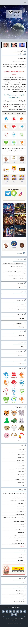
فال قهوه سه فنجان (21, 307)
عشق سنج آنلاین (21, 355)
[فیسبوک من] (17, 611)
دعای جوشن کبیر (21, 335)
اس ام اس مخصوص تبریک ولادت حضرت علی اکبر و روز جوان (13, 263)
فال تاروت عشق (21, 477)
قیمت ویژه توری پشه (20, 511)
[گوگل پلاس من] (3, 611)
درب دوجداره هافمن (20, 506)
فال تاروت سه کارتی (20, 460)
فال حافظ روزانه (6, 172)
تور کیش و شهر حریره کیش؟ (19, 524)
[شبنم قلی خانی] (6, 45)
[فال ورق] (8, 231)
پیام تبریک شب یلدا (20, 563)
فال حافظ (22, 555)
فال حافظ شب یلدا (21, 560)
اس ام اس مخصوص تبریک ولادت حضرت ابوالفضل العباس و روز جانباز (14, 272)
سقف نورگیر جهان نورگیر (19, 514)
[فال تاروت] (20, 208)
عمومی (18, 253)
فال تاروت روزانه (22, 182)
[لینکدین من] (12, 614)
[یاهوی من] (24, 611)
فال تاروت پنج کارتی (20, 466)
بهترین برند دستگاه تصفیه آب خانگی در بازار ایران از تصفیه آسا (14, 494)
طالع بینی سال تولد (21, 440)
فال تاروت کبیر (21, 452)
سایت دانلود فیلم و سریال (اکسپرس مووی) (16, 538)
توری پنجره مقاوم (21, 503)
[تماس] (10, 611)
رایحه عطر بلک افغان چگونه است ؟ (18, 543)
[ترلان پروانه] (14, 45)
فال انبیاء (22, 296)
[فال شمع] (8, 220)
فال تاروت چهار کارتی (20, 463)
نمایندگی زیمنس (21, 527)
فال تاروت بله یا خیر (20, 482)
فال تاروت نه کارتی (21, 471)
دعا (23, 338)
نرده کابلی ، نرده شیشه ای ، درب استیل (17, 500)
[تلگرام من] (21, 611)
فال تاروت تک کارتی (20, 457)
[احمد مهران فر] (22, 45)
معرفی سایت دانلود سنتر (19, 529)
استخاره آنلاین (21, 287)
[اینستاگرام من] (14, 611)
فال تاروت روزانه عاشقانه (19, 479)
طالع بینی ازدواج (14, 161)
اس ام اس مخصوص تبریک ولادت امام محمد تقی (15, 276)
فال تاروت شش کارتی (20, 468)
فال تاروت (22, 485)
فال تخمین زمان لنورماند (20, 590)
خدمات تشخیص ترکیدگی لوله (19, 535)
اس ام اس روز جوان (21, 269)
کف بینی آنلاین (21, 318)
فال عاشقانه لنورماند (20, 593)
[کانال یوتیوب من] (15, 614)
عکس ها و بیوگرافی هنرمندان (19, 602)
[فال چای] (20, 231)
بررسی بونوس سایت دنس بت (19, 541)
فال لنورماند (22, 596)
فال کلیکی (22, 347)
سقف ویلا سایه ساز (21, 532)
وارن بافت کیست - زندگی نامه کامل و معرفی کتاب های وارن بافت (14, 517)
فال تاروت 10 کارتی (6, 182)
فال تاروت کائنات (14, 182)
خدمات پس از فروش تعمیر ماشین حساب (17, 498)
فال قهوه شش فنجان (20, 310)
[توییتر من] (7, 611)
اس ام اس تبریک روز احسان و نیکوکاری (17, 266)
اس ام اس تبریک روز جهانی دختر (18, 278)
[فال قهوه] (20, 220)
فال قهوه (22, 304)
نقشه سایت (9, 623)
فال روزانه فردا (14, 12)
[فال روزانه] (8, 208)
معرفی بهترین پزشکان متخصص (18, 521)
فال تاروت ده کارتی (20, 474)
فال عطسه (22, 582)
